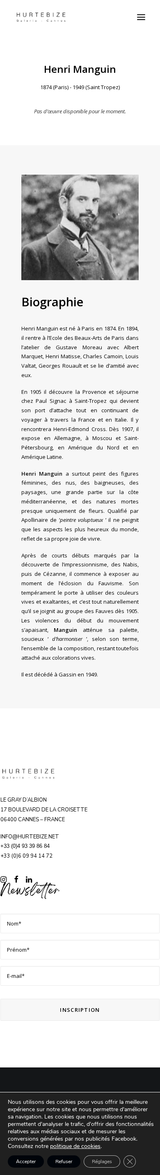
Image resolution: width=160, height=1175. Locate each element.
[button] (141, 17)
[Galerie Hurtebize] (41, 17)
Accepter (26, 1161)
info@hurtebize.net (29, 836)
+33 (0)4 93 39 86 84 (25, 846)
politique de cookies (75, 1146)
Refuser (63, 1161)
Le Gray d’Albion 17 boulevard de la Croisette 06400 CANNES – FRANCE (43, 809)
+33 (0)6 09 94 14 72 (26, 856)
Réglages (102, 1161)
